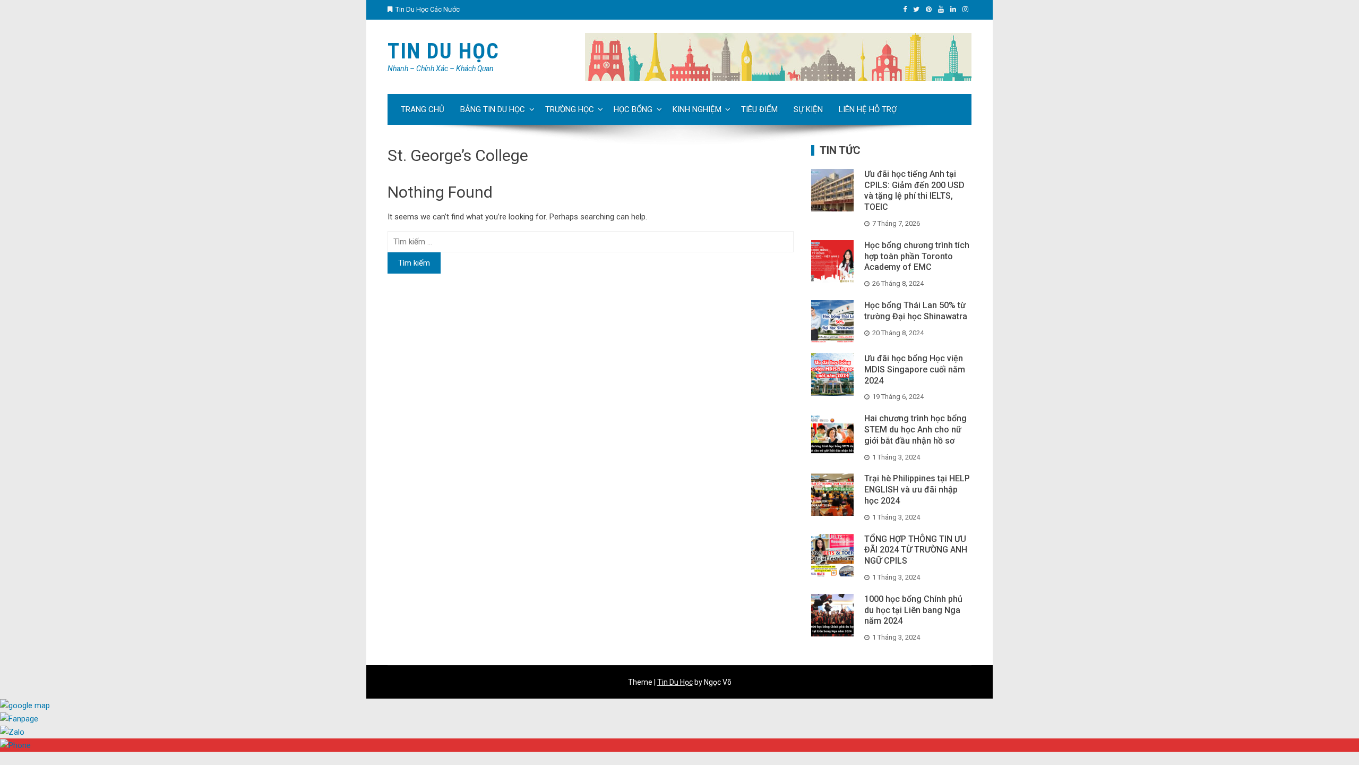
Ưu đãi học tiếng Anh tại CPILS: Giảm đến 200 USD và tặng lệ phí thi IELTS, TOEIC (914, 190)
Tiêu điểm (759, 109)
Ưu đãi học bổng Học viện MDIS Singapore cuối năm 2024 (914, 369)
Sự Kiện (808, 109)
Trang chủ (422, 109)
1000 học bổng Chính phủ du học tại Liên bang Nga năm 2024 (913, 610)
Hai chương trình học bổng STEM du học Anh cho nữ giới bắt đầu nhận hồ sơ (915, 429)
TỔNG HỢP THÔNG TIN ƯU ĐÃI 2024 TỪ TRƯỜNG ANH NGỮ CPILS (915, 550)
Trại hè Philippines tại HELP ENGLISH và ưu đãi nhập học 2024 (917, 489)
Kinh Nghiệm (697, 109)
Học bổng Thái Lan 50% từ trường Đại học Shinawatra (915, 310)
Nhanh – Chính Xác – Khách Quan (441, 68)
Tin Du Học (444, 51)
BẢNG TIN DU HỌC (492, 109)
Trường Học (569, 109)
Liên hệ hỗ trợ (868, 109)
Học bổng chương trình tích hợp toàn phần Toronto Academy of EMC (916, 256)
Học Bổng (633, 109)
